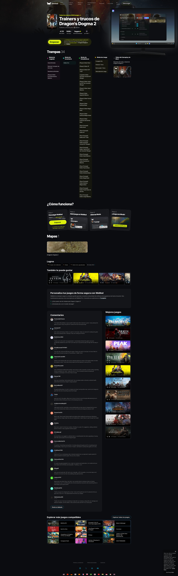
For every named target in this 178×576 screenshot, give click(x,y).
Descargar (126, 3)
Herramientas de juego (92, 3)
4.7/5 (62, 31)
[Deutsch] (71, 574)
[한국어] (75, 574)
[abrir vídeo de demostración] (122, 71)
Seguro (77, 31)
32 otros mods (73, 42)
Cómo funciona (62, 3)
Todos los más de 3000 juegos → (70, 15)
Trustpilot (103, 298)
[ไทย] (114, 574)
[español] (79, 574)
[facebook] (92, 568)
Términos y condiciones (78, 562)
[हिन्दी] (102, 574)
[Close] (175, 551)
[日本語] (95, 574)
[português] (91, 574)
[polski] (87, 574)
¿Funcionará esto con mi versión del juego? (63, 304)
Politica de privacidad (91, 562)
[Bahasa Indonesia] (106, 574)
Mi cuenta (118, 3)
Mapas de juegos (80, 3)
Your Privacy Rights (170, 572)
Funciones (101, 3)
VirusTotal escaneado (77, 33)
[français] (83, 574)
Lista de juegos (71, 3)
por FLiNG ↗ (86, 33)
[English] (64, 574)
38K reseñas (61, 33)
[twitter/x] (86, 568)
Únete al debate (57, 507)
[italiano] (110, 574)
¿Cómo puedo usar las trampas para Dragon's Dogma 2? (66, 301)
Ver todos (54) (90, 264)
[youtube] (98, 568)
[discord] (80, 568)
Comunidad (110, 3)
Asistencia (102, 562)
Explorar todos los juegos (121, 517)
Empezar (54, 42)
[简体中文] (67, 574)
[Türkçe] (99, 574)
